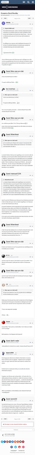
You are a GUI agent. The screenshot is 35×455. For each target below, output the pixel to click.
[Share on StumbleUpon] (18, 442)
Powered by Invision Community (17, 452)
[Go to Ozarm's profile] (3, 322)
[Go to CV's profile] (3, 285)
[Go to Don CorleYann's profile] (3, 89)
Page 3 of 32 (17, 18)
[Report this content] (30, 24)
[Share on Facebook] (4, 442)
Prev (5, 18)
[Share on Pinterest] (23, 442)
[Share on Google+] (7, 442)
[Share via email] (20, 442)
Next (29, 18)
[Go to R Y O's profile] (3, 256)
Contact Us (21, 450)
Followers (16, 429)
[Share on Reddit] (15, 442)
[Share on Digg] (10, 442)
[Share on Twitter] (2, 442)
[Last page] (33, 18)
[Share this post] (32, 24)
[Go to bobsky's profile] (3, 23)
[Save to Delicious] (12, 442)
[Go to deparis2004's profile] (3, 353)
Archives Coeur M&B (25, 15)
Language (13, 450)
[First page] (2, 18)
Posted (12, 24)
